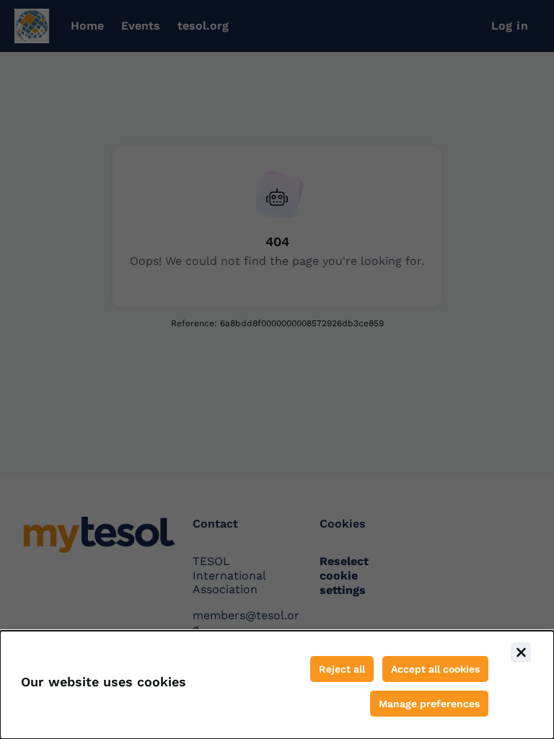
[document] (277, 685)
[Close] (521, 652)
